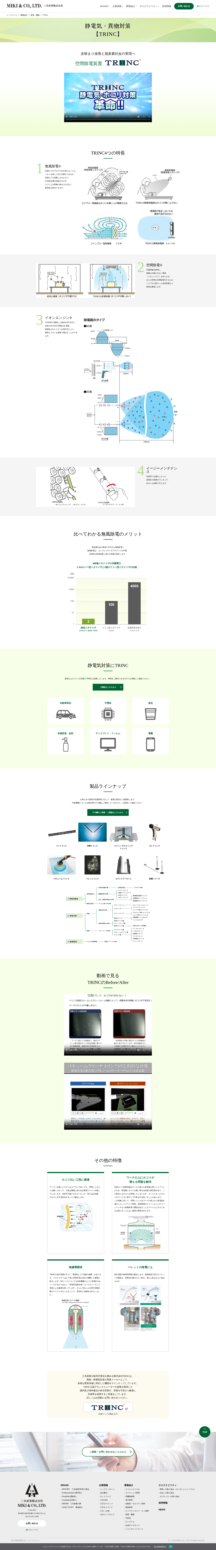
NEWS (162, 1509)
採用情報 (163, 1503)
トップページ (12, 15)
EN (202, 6)
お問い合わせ (184, 6)
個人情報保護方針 (18, 1540)
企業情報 (117, 6)
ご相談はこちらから (108, 687)
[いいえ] (213, 1546)
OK (171, 1546)
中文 (207, 6)
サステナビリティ (149, 6)
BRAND (105, 6)
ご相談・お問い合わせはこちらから (108, 1452)
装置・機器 (35, 15)
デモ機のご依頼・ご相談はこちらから (108, 812)
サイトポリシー (34, 1540)
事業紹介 (131, 6)
